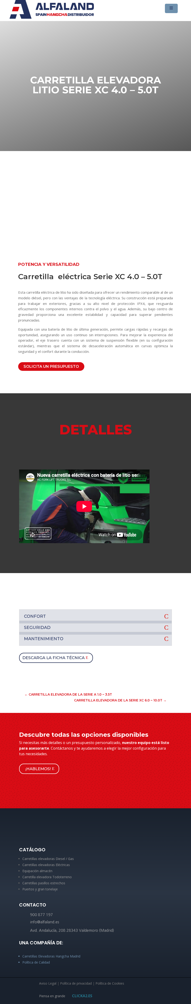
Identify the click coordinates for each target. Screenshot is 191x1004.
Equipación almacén (37, 871)
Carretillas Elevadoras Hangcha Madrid (51, 956)
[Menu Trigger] (171, 8)
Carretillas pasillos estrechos (43, 883)
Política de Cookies (110, 983)
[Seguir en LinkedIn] (95, 833)
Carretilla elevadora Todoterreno (47, 877)
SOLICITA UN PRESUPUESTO (51, 366)
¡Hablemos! (38, 768)
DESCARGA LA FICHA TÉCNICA (53, 657)
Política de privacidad (76, 983)
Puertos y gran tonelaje (40, 889)
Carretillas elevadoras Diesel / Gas (48, 858)
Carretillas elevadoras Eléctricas (46, 865)
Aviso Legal (47, 983)
